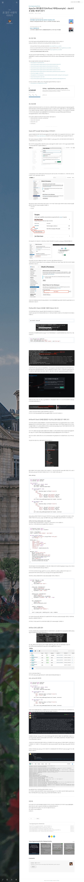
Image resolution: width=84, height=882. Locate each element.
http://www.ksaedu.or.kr (34, 26)
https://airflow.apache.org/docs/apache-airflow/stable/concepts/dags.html (45, 67)
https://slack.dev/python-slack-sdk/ (37, 76)
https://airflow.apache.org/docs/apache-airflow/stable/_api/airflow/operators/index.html (48, 71)
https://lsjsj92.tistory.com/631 (55, 46)
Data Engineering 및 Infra (34, 6)
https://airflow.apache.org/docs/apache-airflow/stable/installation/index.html (46, 64)
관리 (16, 879)
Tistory (58, 880)
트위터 (54, 836)
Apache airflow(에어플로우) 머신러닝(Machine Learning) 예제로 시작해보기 (40, 828)
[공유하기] (32, 819)
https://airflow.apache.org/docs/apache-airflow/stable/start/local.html (44, 66)
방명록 (7, 879)
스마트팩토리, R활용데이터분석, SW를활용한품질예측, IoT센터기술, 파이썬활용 (45, 29)
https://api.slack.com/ (41, 136)
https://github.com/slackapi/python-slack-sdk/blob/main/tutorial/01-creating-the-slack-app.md (49, 75)
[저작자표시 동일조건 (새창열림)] (41, 818)
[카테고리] (2, 2)
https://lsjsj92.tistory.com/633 (55, 49)
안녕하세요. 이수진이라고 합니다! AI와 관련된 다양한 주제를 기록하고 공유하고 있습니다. (45, 864)
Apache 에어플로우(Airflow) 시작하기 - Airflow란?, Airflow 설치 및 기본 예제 (40, 831)
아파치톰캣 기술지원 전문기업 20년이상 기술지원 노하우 (42, 20)
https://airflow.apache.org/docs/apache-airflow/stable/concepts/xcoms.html (45, 69)
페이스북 (49, 836)
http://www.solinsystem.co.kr (35, 18)
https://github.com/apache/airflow (37, 62)
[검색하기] (16, 2)
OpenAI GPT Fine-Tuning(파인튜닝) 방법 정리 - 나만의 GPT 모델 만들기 (40, 826)
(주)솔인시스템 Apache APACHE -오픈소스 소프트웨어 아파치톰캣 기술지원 (45, 21)
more (74, 841)
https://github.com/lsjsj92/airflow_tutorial (39, 83)
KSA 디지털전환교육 (34, 28)
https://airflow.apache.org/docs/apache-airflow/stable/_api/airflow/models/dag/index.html (48, 78)
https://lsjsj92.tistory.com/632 (64, 47)
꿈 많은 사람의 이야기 (9, 14)
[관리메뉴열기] (82, 2)
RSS (12, 879)
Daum (51, 880)
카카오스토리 (52, 836)
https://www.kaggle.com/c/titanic (37, 73)
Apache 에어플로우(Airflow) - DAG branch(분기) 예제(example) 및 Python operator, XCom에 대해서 (44, 829)
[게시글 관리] (34, 819)
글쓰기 (3, 879)
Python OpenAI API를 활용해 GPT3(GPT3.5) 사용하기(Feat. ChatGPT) (39, 827)
